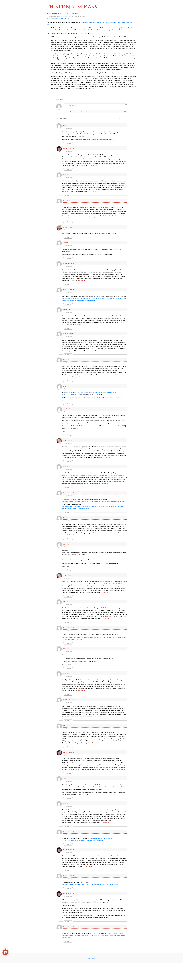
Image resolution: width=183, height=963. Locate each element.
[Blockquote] (81, 112)
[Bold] (65, 112)
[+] (92, 111)
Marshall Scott (68, 333)
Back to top (91, 958)
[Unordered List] (79, 112)
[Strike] (73, 112)
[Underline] (71, 112)
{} (89, 111)
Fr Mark (66, 125)
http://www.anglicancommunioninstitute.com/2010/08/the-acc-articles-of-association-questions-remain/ (93, 501)
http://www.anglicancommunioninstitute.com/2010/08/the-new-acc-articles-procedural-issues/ (90, 884)
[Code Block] (84, 112)
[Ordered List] (76, 112)
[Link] (87, 112)
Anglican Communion (62, 18)
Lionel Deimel (67, 227)
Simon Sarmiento (69, 289)
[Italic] (68, 112)
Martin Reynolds (68, 263)
